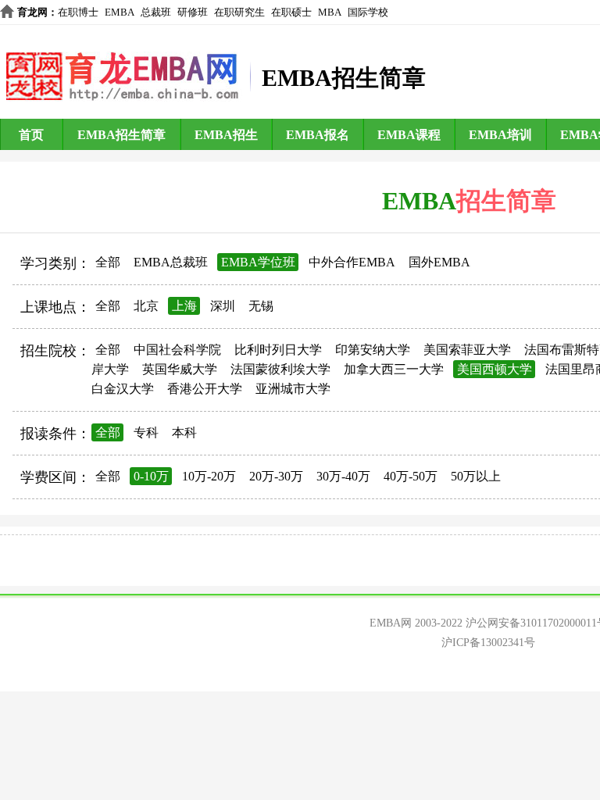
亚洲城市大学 (292, 388)
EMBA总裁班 (171, 262)
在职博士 (78, 12)
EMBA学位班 (258, 262)
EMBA (119, 12)
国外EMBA (439, 262)
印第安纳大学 (372, 349)
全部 (107, 262)
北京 (146, 305)
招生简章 (506, 201)
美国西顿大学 (494, 369)
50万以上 (476, 476)
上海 (184, 305)
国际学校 (368, 12)
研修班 (192, 12)
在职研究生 (239, 12)
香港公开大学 (204, 388)
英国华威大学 (179, 369)
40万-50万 (411, 476)
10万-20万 (209, 476)
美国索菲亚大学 (467, 349)
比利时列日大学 (278, 349)
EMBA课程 (409, 134)
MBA (329, 12)
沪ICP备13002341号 (488, 642)
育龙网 (32, 12)
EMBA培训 (500, 134)
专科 (146, 432)
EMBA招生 (226, 134)
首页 (31, 134)
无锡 (260, 305)
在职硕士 (291, 12)
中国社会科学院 (177, 349)
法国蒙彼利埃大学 (280, 369)
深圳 (222, 305)
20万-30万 (276, 476)
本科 (184, 432)
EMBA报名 (317, 134)
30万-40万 (343, 476)
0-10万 (151, 476)
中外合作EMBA (352, 262)
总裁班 (156, 12)
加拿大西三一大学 (394, 369)
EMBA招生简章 (121, 134)
